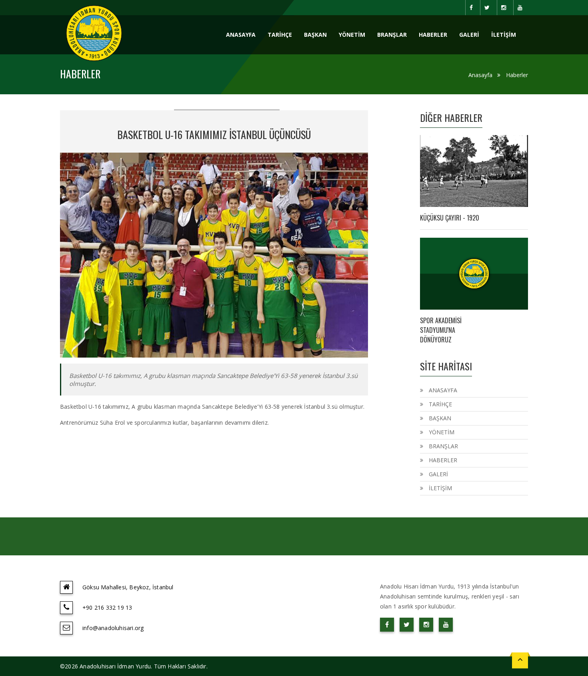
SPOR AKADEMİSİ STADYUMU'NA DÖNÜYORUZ (441, 330)
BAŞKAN (315, 34)
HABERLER (433, 34)
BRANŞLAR (392, 34)
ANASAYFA (241, 34)
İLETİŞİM (503, 34)
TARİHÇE (280, 34)
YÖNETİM (352, 34)
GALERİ (469, 34)
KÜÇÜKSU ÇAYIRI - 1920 (449, 218)
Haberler (517, 75)
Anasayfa (480, 75)
